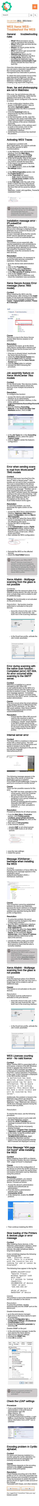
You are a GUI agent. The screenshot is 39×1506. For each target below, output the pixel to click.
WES (19, 21)
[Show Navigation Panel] (34, 6)
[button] (31, 15)
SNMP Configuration (25, 1467)
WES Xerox (27, 21)
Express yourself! (12, 1495)
